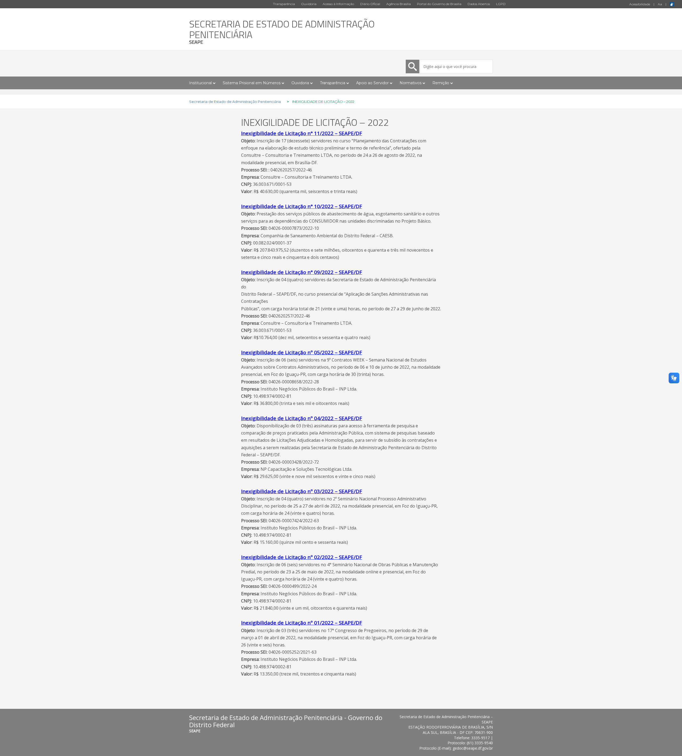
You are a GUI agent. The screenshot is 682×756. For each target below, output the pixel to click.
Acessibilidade (639, 4)
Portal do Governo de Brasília (439, 4)
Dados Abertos (479, 4)
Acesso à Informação (338, 4)
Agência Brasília (398, 4)
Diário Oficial (370, 4)
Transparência (284, 4)
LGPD (501, 4)
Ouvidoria (308, 4)
